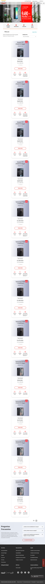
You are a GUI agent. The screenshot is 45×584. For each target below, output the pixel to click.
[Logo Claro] (3, 3)
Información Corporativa (20, 550)
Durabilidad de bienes (34, 557)
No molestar (32, 555)
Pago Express (28, 1)
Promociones (3, 562)
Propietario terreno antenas (20, 557)
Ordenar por (25, 34)
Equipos (2, 555)
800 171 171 (36, 576)
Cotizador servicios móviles (35, 550)
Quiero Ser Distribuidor (20, 555)
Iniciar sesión (18, 567)
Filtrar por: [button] (6, 31)
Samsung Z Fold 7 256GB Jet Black (20, 203)
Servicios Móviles (4, 550)
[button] (30, 3)
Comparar (20, 144)
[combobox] (29, 36)
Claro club (3, 557)
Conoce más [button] (20, 68)
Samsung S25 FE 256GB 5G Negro (20, 362)
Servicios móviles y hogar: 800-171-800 (36, 568)
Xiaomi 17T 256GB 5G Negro (20, 43)
